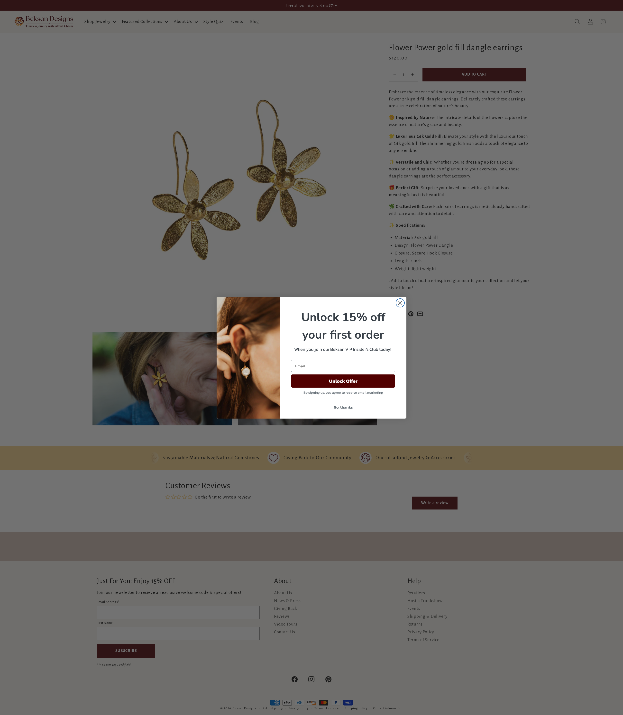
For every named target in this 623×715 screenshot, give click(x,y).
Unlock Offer (343, 381)
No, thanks (343, 407)
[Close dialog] (400, 303)
